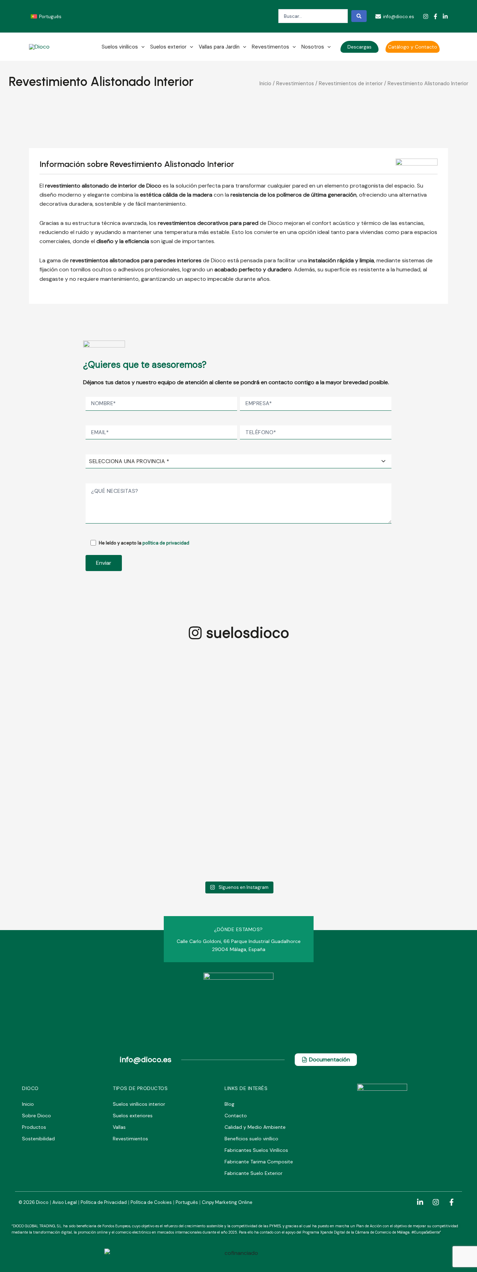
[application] (141, 47)
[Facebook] (435, 16)
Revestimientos (295, 83)
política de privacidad (165, 543)
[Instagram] (425, 16)
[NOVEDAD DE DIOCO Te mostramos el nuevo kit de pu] (238, 765)
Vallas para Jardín (219, 46)
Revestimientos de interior (351, 83)
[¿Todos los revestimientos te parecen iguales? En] (49, 701)
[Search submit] (359, 16)
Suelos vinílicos (120, 46)
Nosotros (312, 46)
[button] (359, 47)
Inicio (265, 83)
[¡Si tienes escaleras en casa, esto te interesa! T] (333, 728)
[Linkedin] (445, 16)
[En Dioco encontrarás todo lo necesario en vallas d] (143, 696)
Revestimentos (270, 46)
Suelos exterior (168, 46)
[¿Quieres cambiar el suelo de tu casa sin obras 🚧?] (428, 696)
